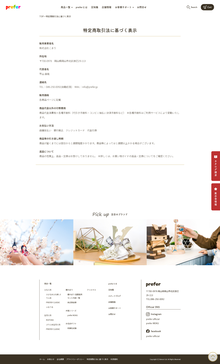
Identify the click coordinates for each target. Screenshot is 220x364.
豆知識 (94, 7)
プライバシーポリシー (75, 359)
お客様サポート (114, 308)
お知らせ (50, 359)
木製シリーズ (71, 310)
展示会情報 (215, 199)
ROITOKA (50, 320)
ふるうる (49, 307)
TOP (41, 16)
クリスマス (91, 289)
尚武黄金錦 (71, 302)
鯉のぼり (69, 289)
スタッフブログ (114, 296)
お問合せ (142, 7)
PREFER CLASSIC (53, 302)
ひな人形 (47, 289)
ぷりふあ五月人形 (53, 324)
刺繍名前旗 (71, 328)
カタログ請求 (215, 168)
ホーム (42, 359)
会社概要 (60, 359)
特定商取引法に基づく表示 (97, 359)
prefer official (153, 319)
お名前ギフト (71, 323)
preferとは (81, 7)
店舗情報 (106, 7)
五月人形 (47, 315)
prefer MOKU (72, 315)
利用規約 (114, 359)
